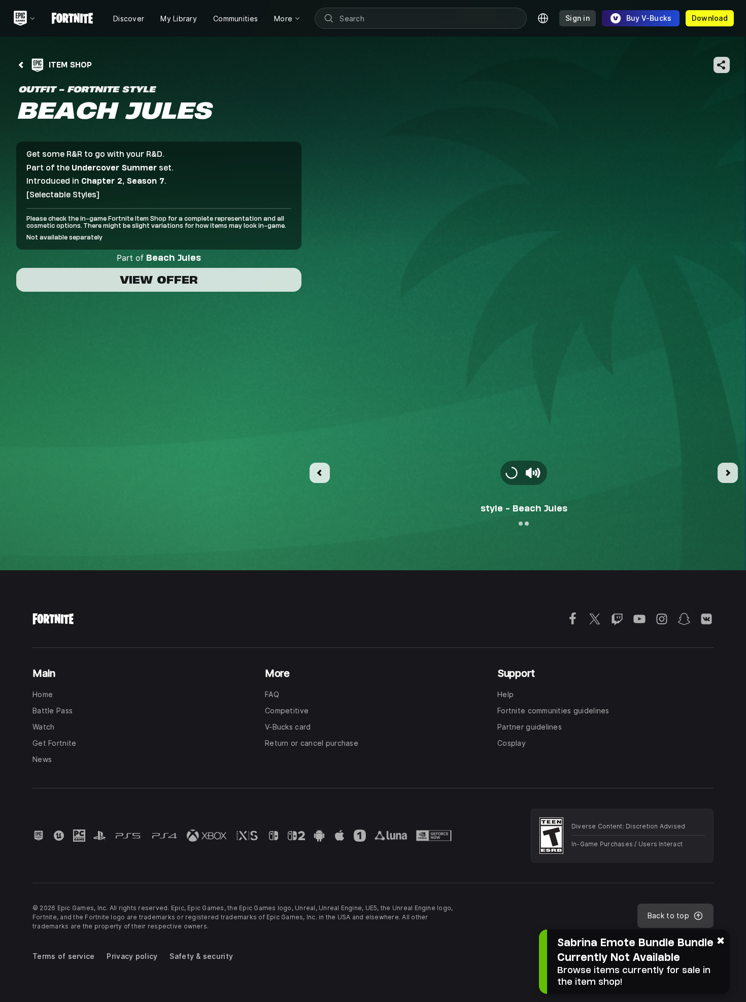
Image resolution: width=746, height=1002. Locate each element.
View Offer (159, 279)
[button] (524, 299)
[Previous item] (320, 473)
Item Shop (70, 65)
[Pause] (511, 473)
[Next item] (728, 473)
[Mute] (533, 473)
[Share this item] (722, 65)
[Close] (721, 940)
